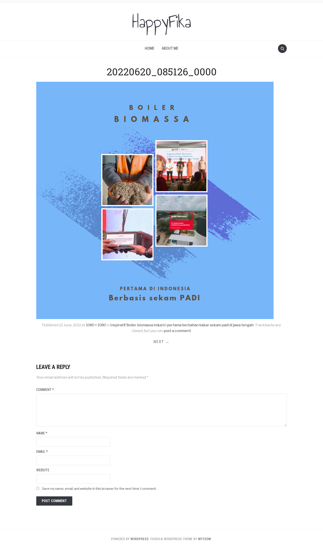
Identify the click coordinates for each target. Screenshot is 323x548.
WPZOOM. (205, 539)
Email (42, 452)
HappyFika (161, 21)
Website (42, 470)
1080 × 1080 (96, 325)
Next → (162, 341)
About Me (170, 48)
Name (41, 433)
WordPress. (140, 539)
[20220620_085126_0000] (155, 200)
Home (149, 48)
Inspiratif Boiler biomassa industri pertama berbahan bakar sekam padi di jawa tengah (182, 325)
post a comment (177, 331)
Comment (45, 390)
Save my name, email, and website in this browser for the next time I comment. (99, 488)
